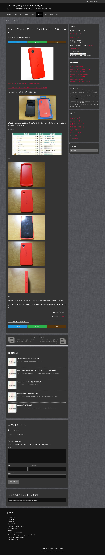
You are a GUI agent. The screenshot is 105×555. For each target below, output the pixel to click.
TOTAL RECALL (92, 92)
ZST (84, 101)
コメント (10, 448)
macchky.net (11, 519)
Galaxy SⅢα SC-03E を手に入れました (29, 382)
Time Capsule (73, 90)
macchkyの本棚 (74, 37)
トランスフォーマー (83, 102)
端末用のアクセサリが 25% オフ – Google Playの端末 (24, 84)
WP (79, 106)
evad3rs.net (11, 521)
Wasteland (87, 101)
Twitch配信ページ (75, 48)
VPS (78, 103)
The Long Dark (73, 102)
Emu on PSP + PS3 (13, 539)
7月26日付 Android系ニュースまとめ (28, 359)
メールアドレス (32, 466)
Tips (80, 101)
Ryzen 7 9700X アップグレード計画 (80, 69)
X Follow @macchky (76, 34)
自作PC (85, 90)
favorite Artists (74, 136)
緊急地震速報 (83, 104)
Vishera (71, 99)
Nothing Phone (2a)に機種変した (79, 74)
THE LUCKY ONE (80, 94)
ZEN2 (84, 96)
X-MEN (77, 101)
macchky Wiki (11, 517)
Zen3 (94, 104)
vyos (76, 94)
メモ (76, 98)
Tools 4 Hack (11, 524)
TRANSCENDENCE (94, 101)
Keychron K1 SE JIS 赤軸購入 (78, 72)
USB (79, 92)
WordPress (91, 90)
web (87, 92)
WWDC (81, 99)
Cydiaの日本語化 (75, 130)
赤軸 (82, 101)
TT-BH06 (90, 102)
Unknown (83, 92)
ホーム (9, 20)
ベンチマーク (79, 90)
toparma (73, 94)
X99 (85, 94)
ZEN (88, 99)
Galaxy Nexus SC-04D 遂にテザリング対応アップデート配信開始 (36, 370)
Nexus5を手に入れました (24, 405)
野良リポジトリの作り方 (77, 127)
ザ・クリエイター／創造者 (77, 77)
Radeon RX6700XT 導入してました (80, 81)
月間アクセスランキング (77, 124)
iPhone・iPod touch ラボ (15, 533)
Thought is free (61, 551)
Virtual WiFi (94, 102)
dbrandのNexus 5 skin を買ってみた (27, 394)
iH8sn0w (10, 530)
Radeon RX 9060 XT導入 (77, 67)
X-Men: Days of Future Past (77, 96)
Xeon (88, 90)
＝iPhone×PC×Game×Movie (16, 526)
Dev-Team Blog (12, 528)
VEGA (74, 101)
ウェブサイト (11, 473)
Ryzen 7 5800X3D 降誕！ (77, 79)
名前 (9, 466)
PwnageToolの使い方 (76, 121)
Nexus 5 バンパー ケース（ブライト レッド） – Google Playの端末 (27, 88)
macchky (91, 45)
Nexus (28, 37)
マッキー (62, 316)
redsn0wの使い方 (75, 118)
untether (88, 96)
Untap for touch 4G (75, 133)
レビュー (89, 105)
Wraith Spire (94, 96)
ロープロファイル (76, 104)
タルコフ (85, 99)
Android (16, 20)
